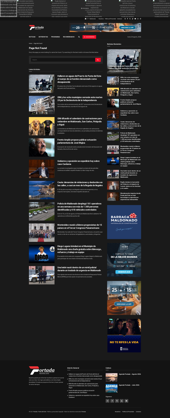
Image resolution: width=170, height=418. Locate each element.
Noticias (32, 37)
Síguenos (85, 8)
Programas (55, 37)
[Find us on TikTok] (132, 19)
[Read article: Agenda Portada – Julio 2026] (111, 388)
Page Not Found (38, 43)
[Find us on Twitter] (130, 19)
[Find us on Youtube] (135, 19)
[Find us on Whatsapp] (138, 19)
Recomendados (68, 37)
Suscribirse (90, 37)
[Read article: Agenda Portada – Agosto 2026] (111, 377)
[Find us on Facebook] (127, 19)
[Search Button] (79, 36)
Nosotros (101, 19)
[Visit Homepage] (36, 27)
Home (30, 43)
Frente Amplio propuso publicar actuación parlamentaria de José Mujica (130, 102)
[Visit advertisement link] (105, 27)
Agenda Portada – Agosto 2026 (130, 374)
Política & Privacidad (110, 19)
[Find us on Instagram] (125, 19)
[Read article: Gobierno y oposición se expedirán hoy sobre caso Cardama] (42, 169)
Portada (84, 411)
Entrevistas (43, 37)
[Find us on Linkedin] (122, 401)
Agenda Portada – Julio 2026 (129, 385)
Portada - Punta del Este (39, 411)
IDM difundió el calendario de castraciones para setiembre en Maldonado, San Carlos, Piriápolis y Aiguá (79, 121)
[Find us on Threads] (140, 19)
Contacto (119, 19)
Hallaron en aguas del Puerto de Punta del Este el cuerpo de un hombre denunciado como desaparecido (79, 79)
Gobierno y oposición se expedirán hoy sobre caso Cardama (129, 113)
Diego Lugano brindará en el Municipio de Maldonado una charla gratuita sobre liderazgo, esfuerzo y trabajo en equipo (79, 249)
